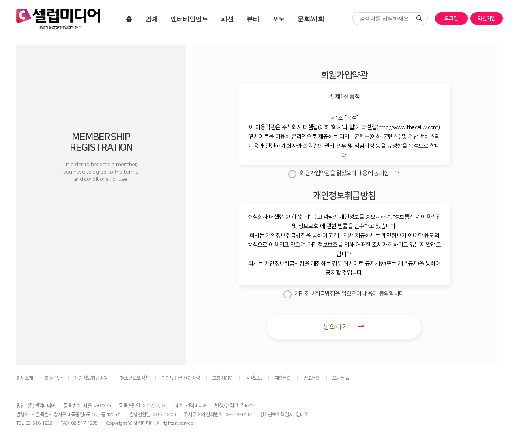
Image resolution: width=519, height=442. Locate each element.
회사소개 (24, 378)
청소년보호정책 (134, 378)
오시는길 (340, 378)
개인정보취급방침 (91, 378)
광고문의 (311, 378)
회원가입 (486, 18)
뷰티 (253, 18)
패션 (227, 18)
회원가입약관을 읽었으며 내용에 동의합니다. (350, 173)
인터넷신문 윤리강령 (180, 378)
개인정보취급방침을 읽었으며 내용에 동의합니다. (350, 293)
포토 (278, 18)
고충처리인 (223, 378)
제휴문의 (283, 378)
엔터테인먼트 (189, 18)
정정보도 (253, 378)
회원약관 (53, 378)
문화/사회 (311, 18)
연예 (151, 18)
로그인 (451, 18)
